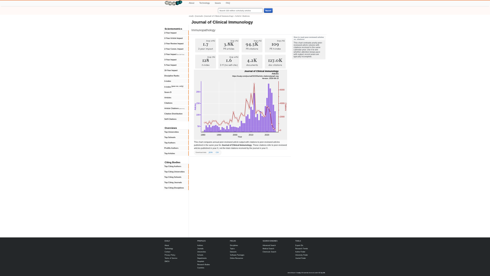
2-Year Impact (170, 33)
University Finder (301, 255)
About (191, 3)
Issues (218, 3)
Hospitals (200, 261)
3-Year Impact (170, 60)
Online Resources (236, 258)
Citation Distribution (173, 114)
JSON (210, 152)
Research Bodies (203, 265)
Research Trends (301, 249)
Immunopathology (203, 30)
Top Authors (169, 143)
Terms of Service (171, 258)
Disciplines (234, 245)
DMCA (167, 261)
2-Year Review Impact (173, 43)
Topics (232, 249)
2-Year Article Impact (173, 38)
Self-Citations (170, 119)
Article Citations (174, 108)
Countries (200, 268)
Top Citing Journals (173, 182)
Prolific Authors (171, 148)
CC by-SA (321, 272)
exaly (191, 16)
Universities (201, 252)
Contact (167, 252)
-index (167, 81)
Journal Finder (300, 258)
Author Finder (300, 252)
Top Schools (169, 137)
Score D (168, 92)
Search (268, 11)
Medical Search (268, 249)
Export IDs (299, 245)
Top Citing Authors (172, 166)
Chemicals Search (269, 252)
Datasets (233, 252)
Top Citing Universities (174, 172)
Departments (202, 258)
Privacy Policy (170, 255)
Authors (200, 245)
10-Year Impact (170, 70)
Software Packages (237, 255)
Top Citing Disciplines (174, 188)
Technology (204, 3)
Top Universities (171, 132)
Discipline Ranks (171, 76)
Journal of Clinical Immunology (219, 16)
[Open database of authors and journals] (173, 1)
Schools (200, 255)
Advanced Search (269, 245)
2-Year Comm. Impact (173, 49)
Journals (199, 16)
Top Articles (169, 153)
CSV (217, 152)
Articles (167, 97)
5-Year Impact (170, 65)
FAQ (228, 3)
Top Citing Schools (172, 177)
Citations (168, 103)
